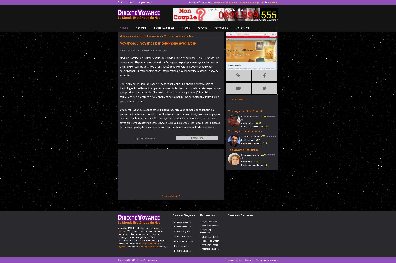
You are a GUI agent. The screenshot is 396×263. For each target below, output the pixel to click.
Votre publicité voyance (267, 260)
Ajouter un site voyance (225, 2)
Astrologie (221, 27)
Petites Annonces (164, 27)
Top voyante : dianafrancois (245, 111)
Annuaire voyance (210, 225)
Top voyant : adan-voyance (245, 131)
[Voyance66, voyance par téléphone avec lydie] (143, 14)
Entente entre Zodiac (184, 241)
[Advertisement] (171, 172)
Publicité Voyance (182, 250)
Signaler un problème (145, 138)
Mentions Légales (234, 260)
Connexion (272, 2)
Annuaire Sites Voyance (147, 36)
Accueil (124, 27)
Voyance (202, 27)
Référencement (181, 246)
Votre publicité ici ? (171, 196)
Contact (130, 2)
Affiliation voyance (210, 248)
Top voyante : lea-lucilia (243, 149)
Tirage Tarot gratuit (183, 236)
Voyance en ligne (146, 2)
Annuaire (141, 27)
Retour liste (197, 137)
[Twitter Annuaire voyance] (122, 2)
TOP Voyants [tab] (239, 99)
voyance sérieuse (149, 246)
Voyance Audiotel (210, 236)
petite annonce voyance (251, 2)
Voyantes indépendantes (178, 36)
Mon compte (242, 27)
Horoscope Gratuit (210, 240)
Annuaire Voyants (182, 231)
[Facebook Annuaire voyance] (118, 2)
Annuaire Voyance (182, 222)
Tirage (186, 27)
